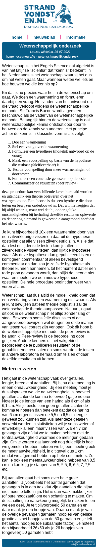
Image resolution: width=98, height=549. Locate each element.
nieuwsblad (44, 37)
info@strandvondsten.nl (83, 544)
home (17, 37)
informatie (75, 37)
